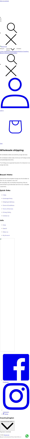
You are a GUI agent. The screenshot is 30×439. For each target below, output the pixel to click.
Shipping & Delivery (8, 202)
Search (5, 228)
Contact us (6, 215)
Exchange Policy (7, 198)
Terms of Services (8, 209)
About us (5, 232)
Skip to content (4, 1)
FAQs (4, 195)
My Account (6, 235)
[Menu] (1, 19)
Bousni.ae (6, 435)
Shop (4, 225)
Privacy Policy (7, 212)
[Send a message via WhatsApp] (27, 436)
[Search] (15, 34)
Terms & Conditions (8, 205)
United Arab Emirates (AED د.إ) (7, 421)
